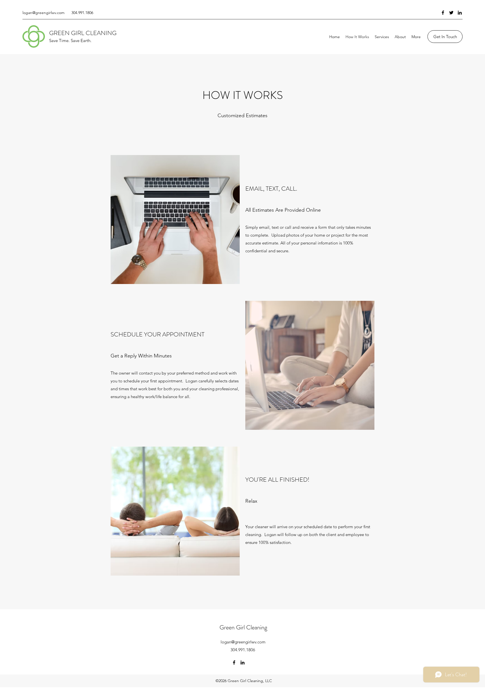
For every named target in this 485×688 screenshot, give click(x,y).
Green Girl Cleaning (243, 627)
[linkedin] (460, 12)
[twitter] (451, 12)
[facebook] (443, 12)
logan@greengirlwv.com (43, 12)
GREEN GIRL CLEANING (82, 33)
